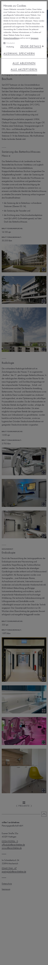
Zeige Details (30, 46)
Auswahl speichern (19, 53)
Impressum (34, 38)
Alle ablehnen (24, 63)
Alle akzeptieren (24, 69)
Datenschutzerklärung (11, 38)
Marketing (10, 47)
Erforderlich (10, 43)
